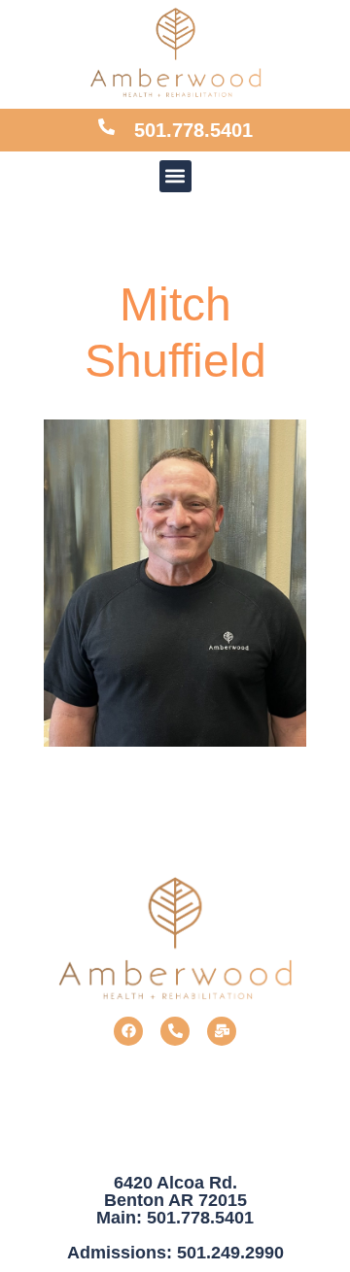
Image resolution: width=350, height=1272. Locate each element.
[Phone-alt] (175, 1031)
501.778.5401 (193, 130)
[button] (175, 176)
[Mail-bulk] (221, 1031)
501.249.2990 (230, 1252)
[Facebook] (128, 1031)
